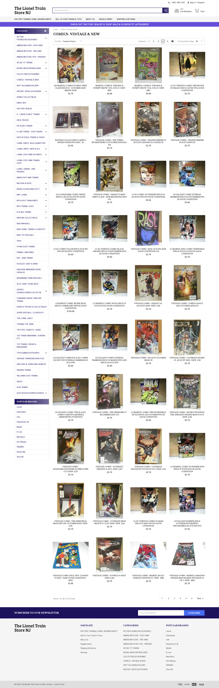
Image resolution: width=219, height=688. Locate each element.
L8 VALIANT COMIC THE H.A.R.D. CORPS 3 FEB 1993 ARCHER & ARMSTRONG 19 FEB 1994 (70, 414)
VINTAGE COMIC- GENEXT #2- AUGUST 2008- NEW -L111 (148, 304)
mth (18, 417)
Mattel (19, 427)
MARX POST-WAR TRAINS (28, 177)
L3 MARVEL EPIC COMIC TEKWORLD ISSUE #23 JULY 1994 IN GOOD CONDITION (187, 251)
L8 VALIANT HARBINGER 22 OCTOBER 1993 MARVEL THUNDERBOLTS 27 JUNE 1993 (187, 523)
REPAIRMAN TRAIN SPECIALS (29, 278)
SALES (19, 381)
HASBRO (20, 447)
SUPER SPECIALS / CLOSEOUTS (30, 312)
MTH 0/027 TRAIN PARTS (27, 200)
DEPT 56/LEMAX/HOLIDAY (28, 85)
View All (20, 457)
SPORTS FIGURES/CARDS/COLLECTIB (29, 291)
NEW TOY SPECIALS (25, 235)
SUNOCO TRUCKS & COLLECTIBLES (32, 307)
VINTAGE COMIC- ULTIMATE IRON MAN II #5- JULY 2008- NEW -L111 (109, 522)
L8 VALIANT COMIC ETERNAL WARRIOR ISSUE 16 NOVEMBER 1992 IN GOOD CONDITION (187, 197)
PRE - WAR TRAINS (25, 258)
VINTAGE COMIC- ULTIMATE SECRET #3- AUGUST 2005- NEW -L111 (187, 359)
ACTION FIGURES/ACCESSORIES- (27, 38)
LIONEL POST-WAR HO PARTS (29, 154)
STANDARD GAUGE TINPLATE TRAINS (29, 299)
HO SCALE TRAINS (24, 126)
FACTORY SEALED (24, 109)
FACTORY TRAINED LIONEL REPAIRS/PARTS (32, 19)
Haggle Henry (105, 19)
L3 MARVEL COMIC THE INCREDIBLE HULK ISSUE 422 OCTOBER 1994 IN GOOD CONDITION (148, 414)
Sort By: (58, 41)
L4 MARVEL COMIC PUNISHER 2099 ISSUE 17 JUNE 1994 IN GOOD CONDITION (187, 469)
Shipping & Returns (126, 19)
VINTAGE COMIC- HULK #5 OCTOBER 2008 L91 (148, 359)
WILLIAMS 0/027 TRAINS (27, 376)
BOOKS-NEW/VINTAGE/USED (29, 68)
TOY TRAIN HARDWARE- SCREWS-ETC (31, 337)
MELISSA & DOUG (24, 183)
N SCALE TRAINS (24, 212)
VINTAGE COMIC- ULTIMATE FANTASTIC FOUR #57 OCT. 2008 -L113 (148, 467)
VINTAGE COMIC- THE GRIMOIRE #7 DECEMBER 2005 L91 (109, 413)
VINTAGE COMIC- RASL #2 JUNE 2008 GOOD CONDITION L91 (148, 250)
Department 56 (23, 422)
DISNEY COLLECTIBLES (26, 97)
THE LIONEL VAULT (25, 318)
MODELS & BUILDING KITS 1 (28, 189)
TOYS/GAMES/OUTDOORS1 (28, 353)
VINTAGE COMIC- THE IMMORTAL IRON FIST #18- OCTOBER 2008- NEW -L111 (70, 523)
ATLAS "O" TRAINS (24, 62)
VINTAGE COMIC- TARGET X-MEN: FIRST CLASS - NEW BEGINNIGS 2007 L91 (109, 197)
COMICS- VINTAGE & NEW (28, 80)
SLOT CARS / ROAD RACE (27, 284)
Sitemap (83, 652)
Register (201, 2)
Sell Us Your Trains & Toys (69, 19)
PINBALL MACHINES (25, 252)
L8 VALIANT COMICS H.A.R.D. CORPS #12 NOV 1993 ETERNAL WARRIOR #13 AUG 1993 (70, 360)
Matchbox (21, 437)
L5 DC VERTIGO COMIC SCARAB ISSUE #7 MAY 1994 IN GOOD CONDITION (148, 523)
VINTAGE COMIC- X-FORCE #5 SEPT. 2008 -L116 (109, 576)
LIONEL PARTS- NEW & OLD (28, 149)
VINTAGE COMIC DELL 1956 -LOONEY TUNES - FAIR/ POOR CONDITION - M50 (70, 578)
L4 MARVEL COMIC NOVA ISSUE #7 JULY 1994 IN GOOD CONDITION (109, 304)
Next (199, 598)
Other (19, 241)
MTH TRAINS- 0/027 (25, 206)
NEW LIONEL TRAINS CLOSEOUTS (31, 229)
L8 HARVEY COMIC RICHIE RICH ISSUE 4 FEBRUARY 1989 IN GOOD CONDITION (71, 305)
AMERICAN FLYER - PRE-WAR (29, 51)
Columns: (142, 41)
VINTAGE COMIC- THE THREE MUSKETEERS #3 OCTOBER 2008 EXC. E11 (109, 142)
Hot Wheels (21, 442)
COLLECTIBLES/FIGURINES (28, 74)
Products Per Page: (186, 41)
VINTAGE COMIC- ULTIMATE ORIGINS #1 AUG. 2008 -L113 (109, 467)
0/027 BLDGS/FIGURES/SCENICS (30, 393)
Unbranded (21, 412)
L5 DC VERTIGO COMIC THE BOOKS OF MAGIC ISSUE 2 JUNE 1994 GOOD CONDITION (187, 88)
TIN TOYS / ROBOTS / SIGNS (29, 330)
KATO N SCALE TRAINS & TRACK (31, 137)
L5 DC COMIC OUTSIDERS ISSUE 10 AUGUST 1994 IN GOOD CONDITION (148, 195)
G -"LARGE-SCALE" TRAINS (28, 114)
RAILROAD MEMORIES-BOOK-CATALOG (29, 271)
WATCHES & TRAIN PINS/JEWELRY (31, 364)
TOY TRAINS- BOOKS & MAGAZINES (26, 345)
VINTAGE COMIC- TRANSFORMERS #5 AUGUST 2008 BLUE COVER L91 (148, 141)
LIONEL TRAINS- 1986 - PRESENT (26, 170)
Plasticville (21, 452)
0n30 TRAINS (22, 387)
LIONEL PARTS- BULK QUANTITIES (31, 143)
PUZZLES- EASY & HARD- (27, 264)
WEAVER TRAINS (24, 370)
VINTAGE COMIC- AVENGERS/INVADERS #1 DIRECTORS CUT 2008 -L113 (70, 469)
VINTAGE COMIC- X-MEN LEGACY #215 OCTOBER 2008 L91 (187, 304)
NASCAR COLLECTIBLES (27, 218)
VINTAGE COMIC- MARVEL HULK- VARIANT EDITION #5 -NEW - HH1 (148, 576)
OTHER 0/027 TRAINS (26, 246)
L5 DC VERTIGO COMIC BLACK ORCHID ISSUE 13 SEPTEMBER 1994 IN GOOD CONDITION (109, 251)
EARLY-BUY (21, 103)
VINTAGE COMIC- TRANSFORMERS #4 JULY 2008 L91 (187, 141)
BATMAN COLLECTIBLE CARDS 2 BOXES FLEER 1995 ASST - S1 (70, 141)
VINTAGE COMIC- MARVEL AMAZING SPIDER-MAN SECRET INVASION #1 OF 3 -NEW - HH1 (187, 578)
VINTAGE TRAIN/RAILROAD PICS (30, 358)
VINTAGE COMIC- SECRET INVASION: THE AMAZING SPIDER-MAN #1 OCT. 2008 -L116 (187, 414)
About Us (90, 19)
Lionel (19, 407)
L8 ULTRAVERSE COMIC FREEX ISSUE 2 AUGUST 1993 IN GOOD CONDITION (70, 197)
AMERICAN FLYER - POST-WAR (30, 45)
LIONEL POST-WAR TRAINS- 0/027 (28, 161)
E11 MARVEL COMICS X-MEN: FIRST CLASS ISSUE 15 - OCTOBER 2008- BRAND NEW (70, 88)
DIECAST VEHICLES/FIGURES (29, 91)
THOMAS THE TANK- (25, 324)
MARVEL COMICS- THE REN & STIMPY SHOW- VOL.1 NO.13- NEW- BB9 (148, 88)
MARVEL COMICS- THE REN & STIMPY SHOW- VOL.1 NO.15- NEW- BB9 (109, 88)
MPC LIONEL (22, 195)
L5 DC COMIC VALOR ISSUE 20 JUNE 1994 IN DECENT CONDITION (71, 250)
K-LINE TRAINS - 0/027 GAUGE (29, 132)
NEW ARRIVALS (23, 223)
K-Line (19, 432)
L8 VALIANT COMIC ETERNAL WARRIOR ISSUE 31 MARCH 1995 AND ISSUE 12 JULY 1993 (109, 360)
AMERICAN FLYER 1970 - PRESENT (31, 57)
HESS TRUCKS (23, 120)
